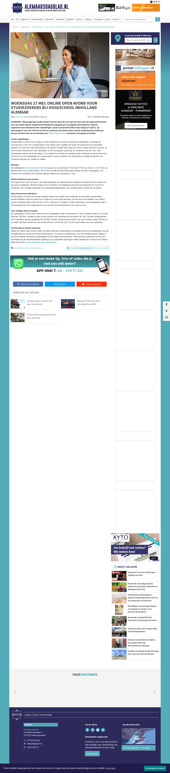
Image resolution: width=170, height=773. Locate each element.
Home (15, 27)
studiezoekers (36, 248)
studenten (18, 248)
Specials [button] (69, 19)
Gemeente (49, 19)
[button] (12, 692)
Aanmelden (92, 753)
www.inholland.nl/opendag (36, 168)
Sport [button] (79, 19)
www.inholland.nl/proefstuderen (41, 242)
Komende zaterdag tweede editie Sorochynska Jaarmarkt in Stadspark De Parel (143, 586)
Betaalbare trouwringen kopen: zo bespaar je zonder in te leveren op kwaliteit (142, 609)
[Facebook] (87, 730)
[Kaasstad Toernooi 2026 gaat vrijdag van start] (119, 576)
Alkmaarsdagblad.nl (47, 6)
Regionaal (60, 19)
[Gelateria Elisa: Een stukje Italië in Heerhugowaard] (119, 632)
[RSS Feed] (103, 730)
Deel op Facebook (30, 284)
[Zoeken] (157, 19)
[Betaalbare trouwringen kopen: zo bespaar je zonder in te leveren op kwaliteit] (119, 610)
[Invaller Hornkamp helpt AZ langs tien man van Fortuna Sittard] (119, 655)
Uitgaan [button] (88, 19)
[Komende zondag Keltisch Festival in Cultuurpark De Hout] (119, 621)
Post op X (61, 284)
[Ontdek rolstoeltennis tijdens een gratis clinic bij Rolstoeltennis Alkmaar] (119, 643)
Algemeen (25, 19)
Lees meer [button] (111, 768)
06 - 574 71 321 (70, 271)
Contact (115, 19)
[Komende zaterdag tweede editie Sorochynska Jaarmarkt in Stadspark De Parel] (119, 587)
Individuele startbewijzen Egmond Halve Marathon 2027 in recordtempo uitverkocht (143, 598)
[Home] (12, 19)
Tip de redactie (93, 284)
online (26, 248)
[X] (92, 730)
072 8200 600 (33, 740)
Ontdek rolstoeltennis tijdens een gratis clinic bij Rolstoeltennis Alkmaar (141, 643)
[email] (166, 317)
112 (17, 19)
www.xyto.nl (32, 747)
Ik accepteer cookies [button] (155, 768)
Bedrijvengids (37, 19)
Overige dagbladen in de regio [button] (136, 748)
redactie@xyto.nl (34, 744)
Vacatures (99, 19)
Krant (107, 19)
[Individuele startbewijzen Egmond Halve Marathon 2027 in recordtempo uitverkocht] (119, 598)
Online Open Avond (57, 133)
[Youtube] (98, 730)
